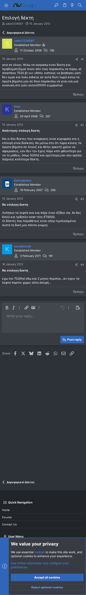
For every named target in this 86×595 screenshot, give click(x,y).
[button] (6, 5)
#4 (82, 264)
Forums (7, 517)
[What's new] (72, 5)
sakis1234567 (14, 23)
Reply (80, 94)
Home (6, 510)
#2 (82, 125)
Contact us (9, 524)
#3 (82, 199)
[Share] (77, 59)
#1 (82, 59)
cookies (39, 552)
